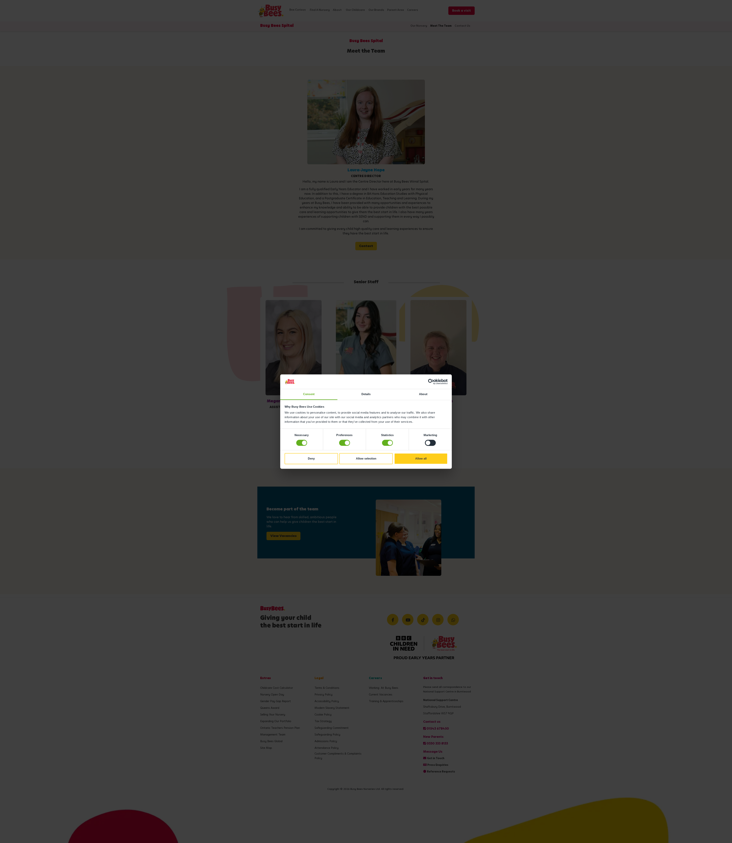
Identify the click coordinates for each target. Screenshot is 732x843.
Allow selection (366, 458)
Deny (311, 458)
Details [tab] (366, 394)
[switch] (344, 443)
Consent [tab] (309, 394)
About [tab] (423, 394)
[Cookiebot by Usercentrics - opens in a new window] (431, 381)
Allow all (421, 458)
